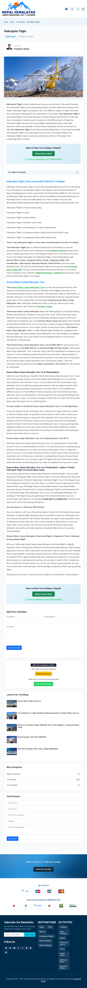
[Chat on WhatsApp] (78, 9)
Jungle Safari (62, 954)
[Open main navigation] (83, 9)
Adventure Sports (64, 943)
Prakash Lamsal (21, 49)
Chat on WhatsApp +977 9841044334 (45, 159)
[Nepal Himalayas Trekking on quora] (22, 948)
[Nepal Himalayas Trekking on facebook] (6, 948)
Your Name (10, 617)
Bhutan (42, 932)
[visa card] (26, 891)
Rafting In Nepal (63, 961)
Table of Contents (18, 172)
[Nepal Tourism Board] (37, 906)
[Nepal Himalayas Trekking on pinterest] (6, 952)
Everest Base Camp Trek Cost (29, 701)
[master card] (61, 891)
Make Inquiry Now (43, 153)
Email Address (49, 617)
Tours (62, 949)
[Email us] (66, 9)
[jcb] (49, 891)
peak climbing (63, 932)
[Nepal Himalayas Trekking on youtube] (14, 948)
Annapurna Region (47, 936)
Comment (10, 627)
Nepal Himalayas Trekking (48, 273)
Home (6, 22)
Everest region (45, 306)
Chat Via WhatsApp (43, 684)
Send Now (12, 838)
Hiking (62, 938)
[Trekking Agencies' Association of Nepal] (26, 906)
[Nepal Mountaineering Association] (14, 906)
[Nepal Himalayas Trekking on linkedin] (26, 948)
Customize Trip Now (43, 869)
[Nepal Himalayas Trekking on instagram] (18, 948)
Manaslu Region (46, 945)
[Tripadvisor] (61, 906)
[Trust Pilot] (73, 906)
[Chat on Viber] (72, 9)
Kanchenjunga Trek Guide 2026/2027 (32, 737)
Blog (12, 22)
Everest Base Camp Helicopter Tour (28, 287)
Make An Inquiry (43, 673)
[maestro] (37, 891)
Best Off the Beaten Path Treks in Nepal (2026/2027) (38, 749)
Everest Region (45, 941)
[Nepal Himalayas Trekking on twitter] (10, 948)
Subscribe (29, 934)
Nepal (42, 927)
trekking (63, 927)
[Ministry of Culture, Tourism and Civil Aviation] (49, 906)
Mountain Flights (63, 967)
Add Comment (14, 648)
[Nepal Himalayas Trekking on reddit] (31, 948)
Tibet (50, 927)
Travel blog (20, 22)
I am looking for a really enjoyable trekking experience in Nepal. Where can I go (48, 713)
